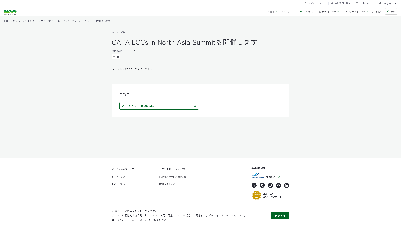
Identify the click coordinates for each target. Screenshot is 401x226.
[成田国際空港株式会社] (11, 12)
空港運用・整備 (342, 3)
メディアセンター (317, 3)
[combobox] (387, 3)
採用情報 (376, 11)
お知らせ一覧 (53, 20)
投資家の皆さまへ (327, 11)
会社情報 (270, 11)
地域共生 (310, 11)
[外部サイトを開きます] (254, 186)
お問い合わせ (366, 3)
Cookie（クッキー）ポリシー (134, 220)
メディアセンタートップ (31, 20)
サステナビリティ (290, 11)
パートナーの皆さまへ (354, 11)
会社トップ (9, 20)
